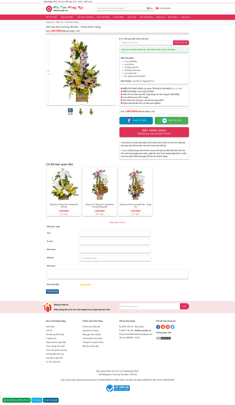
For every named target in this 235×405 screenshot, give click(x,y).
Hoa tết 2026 (51, 17)
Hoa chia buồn (103, 17)
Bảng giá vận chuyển (92, 334)
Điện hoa (160, 17)
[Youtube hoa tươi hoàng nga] (163, 327)
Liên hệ (49, 330)
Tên (49, 233)
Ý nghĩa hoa (51, 338)
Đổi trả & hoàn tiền (91, 346)
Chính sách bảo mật (91, 327)
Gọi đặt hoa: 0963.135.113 (17, 400)
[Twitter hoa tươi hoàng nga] (172, 327)
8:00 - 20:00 (77, 1)
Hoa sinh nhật (67, 17)
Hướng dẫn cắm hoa (55, 354)
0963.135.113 (58, 1)
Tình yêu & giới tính (54, 358)
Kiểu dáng (172, 17)
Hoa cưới (132, 17)
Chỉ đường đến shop (55, 334)
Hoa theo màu (146, 17)
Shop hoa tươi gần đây (56, 342)
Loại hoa (185, 17)
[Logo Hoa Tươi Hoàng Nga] (64, 8)
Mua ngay (64, 214)
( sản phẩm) (165, 8)
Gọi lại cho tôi (181, 42)
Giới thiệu (50, 327)
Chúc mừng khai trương (56, 350)
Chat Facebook (51, 400)
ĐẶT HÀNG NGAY (154, 132)
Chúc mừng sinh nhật (55, 346)
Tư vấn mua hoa (53, 362)
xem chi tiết (176, 88)
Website (50, 258)
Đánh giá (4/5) (53, 284)
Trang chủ (50, 22)
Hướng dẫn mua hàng (92, 338)
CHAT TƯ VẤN (139, 120)
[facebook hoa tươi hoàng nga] (158, 327)
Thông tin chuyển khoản (93, 342)
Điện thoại (51, 249)
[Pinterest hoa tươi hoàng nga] (168, 327)
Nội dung (51, 266)
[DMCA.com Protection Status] (163, 338)
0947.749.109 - (136, 330)
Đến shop (88, 1)
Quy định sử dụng (90, 330)
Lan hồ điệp (118, 17)
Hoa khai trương (85, 17)
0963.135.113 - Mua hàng (132, 327)
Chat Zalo (37, 400)
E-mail (50, 241)
